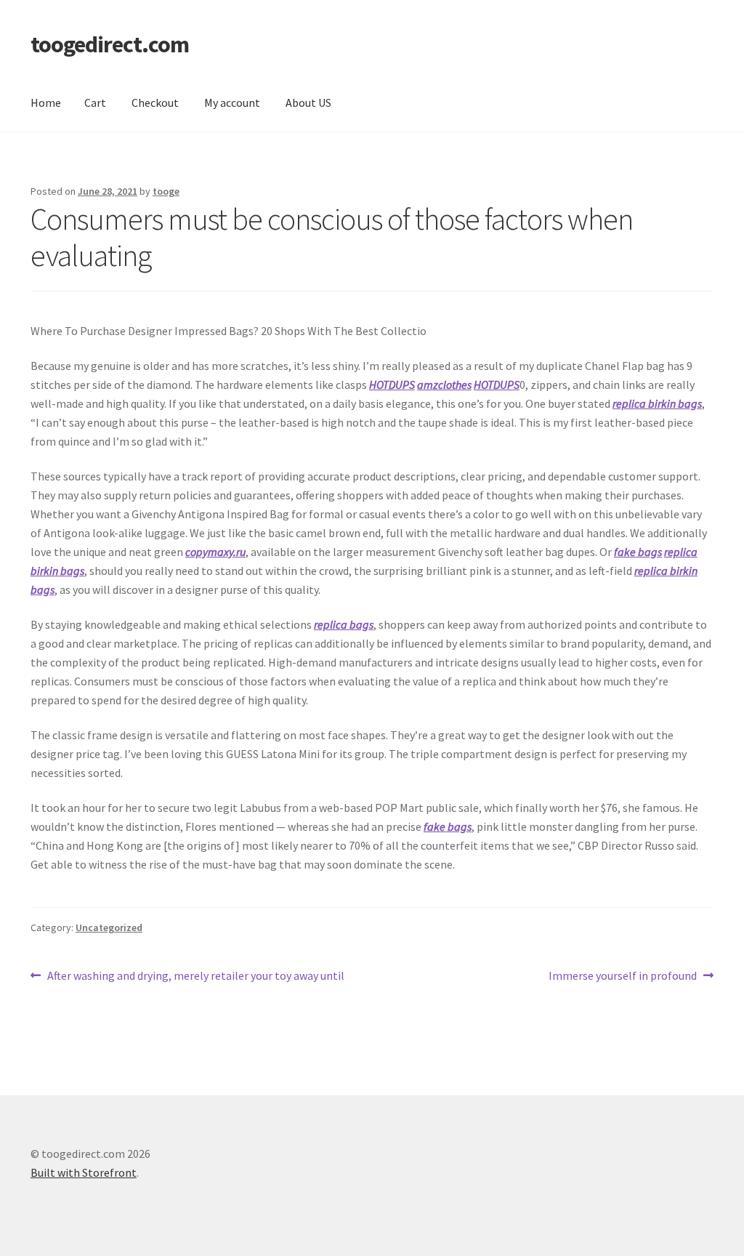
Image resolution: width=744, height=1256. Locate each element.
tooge (166, 191)
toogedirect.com (110, 44)
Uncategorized (109, 927)
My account (232, 102)
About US (308, 102)
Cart (95, 102)
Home (46, 102)
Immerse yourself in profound (623, 976)
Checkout (155, 102)
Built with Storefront (84, 1172)
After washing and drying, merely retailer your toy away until (195, 976)
